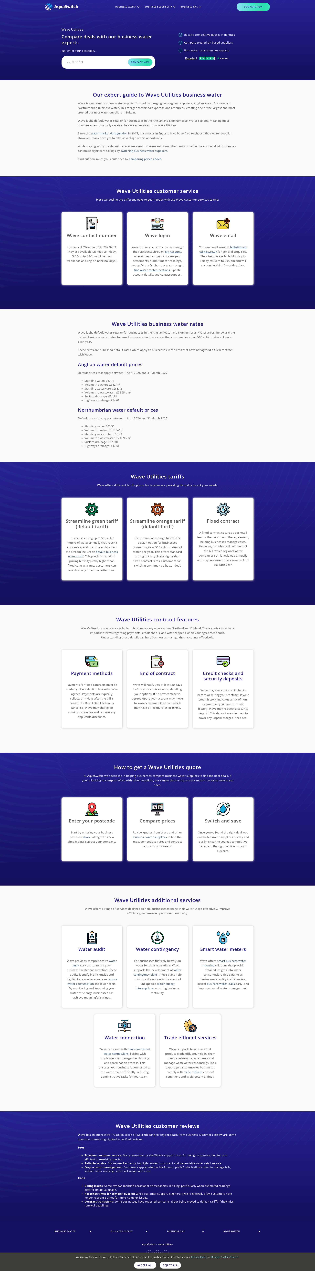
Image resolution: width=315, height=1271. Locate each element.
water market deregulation (109, 133)
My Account (173, 251)
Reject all (170, 1265)
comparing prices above (145, 159)
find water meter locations (152, 270)
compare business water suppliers (175, 776)
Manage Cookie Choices (225, 1257)
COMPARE (253, 6)
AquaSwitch (148, 1244)
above (87, 837)
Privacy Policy (199, 1257)
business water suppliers (150, 837)
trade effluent (193, 1072)
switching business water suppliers (144, 151)
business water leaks (221, 984)
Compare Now (140, 62)
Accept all (145, 1265)
